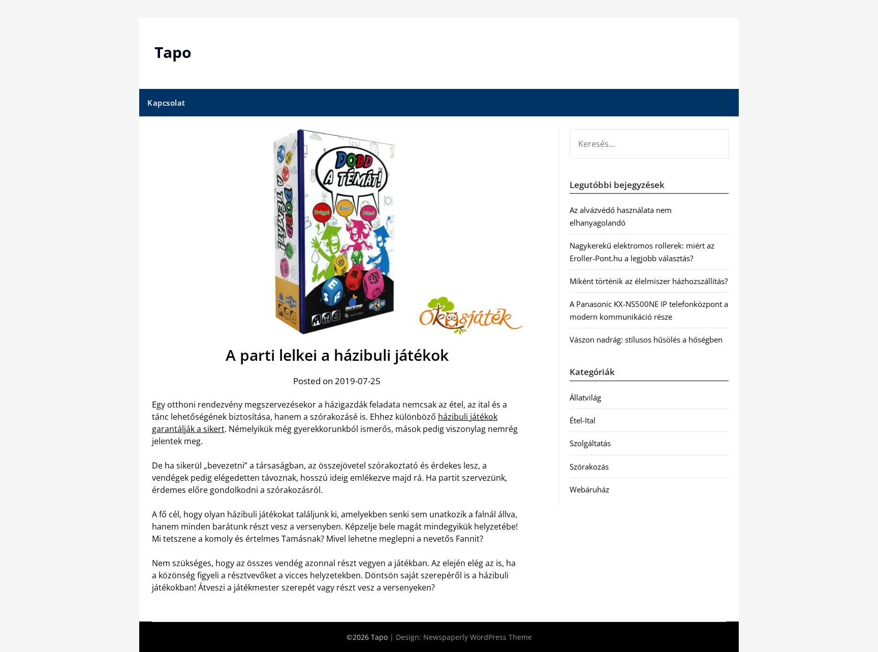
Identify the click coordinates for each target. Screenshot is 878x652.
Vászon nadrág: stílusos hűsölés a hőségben (646, 339)
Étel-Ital (582, 420)
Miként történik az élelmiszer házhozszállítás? (649, 281)
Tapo (173, 52)
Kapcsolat (166, 103)
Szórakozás (589, 466)
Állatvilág (585, 397)
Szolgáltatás (590, 443)
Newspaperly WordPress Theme (477, 637)
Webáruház (589, 489)
